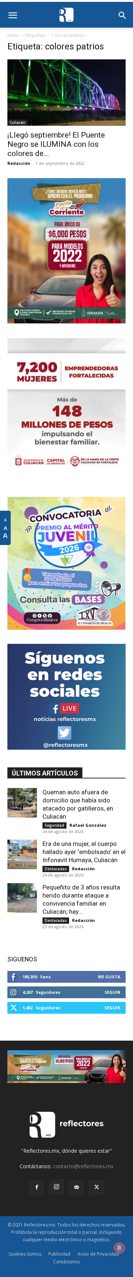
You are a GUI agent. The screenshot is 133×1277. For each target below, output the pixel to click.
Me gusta (109, 976)
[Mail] (76, 1187)
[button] (12, 15)
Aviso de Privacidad (98, 1254)
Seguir (112, 992)
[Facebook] (36, 1187)
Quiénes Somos (24, 1254)
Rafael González (87, 825)
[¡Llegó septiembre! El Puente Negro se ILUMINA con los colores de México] (66, 92)
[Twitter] (96, 1187)
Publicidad (59, 1254)
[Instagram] (56, 1187)
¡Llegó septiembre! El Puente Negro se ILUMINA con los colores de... (56, 144)
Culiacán (17, 122)
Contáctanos (66, 1262)
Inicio (12, 35)
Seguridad (54, 825)
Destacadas (56, 868)
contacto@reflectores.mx (83, 1166)
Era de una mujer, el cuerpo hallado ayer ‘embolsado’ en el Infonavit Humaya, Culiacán (84, 852)
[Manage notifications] (119, 1248)
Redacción (18, 163)
